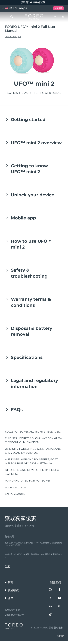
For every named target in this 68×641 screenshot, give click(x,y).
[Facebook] (59, 589)
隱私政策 (49, 554)
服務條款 (58, 554)
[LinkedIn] (50, 606)
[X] (50, 598)
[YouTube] (59, 598)
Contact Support (13, 36)
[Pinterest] (59, 606)
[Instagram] (50, 589)
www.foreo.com (15, 487)
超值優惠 (58, 8)
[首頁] (34, 17)
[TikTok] (50, 614)
